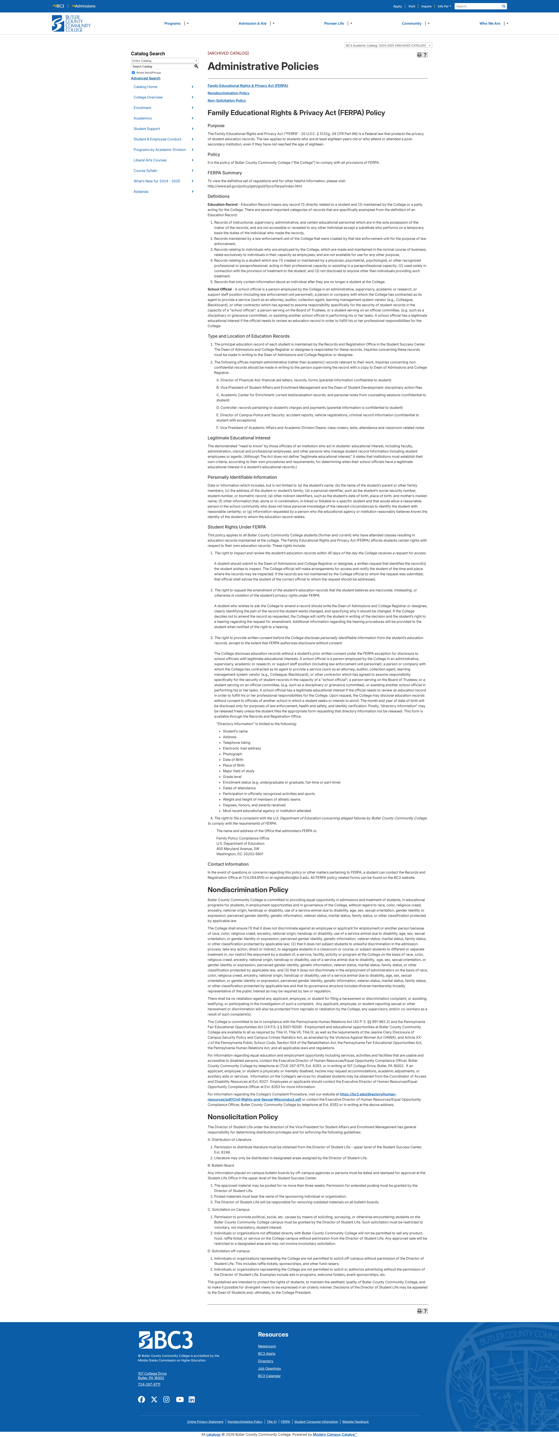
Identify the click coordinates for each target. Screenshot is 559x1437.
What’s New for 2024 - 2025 (157, 181)
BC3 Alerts (266, 1353)
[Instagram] (167, 1399)
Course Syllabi (145, 170)
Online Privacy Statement (205, 1421)
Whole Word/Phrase (148, 72)
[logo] (71, 23)
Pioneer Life (334, 23)
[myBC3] (60, 6)
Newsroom (267, 1346)
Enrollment (142, 107)
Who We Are (490, 23)
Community (411, 23)
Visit (411, 6)
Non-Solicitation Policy (227, 100)
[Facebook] (141, 1399)
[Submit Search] (503, 6)
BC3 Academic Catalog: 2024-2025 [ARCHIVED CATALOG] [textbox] (386, 45)
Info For (443, 6)
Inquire (426, 6)
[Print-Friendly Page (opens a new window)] (419, 54)
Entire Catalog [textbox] (141, 60)
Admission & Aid (252, 23)
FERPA (285, 1421)
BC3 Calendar (269, 1376)
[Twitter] (154, 1399)
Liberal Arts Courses (150, 160)
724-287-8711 (149, 1384)
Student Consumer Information (316, 1421)
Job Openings (269, 1368)
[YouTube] (179, 1399)
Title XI (272, 1421)
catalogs (213, 1434)
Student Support (147, 128)
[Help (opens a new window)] (425, 54)
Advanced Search (145, 78)
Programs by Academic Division (160, 149)
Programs (172, 23)
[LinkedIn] (192, 1399)
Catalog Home (145, 87)
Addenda (141, 191)
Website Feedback (355, 1421)
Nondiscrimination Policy (228, 93)
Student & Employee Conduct (157, 139)
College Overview (148, 97)
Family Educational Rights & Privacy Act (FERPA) (248, 85)
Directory (265, 1361)
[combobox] (388, 45)
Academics (143, 118)
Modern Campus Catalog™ (335, 1434)
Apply (397, 6)
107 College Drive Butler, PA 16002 (152, 1375)
